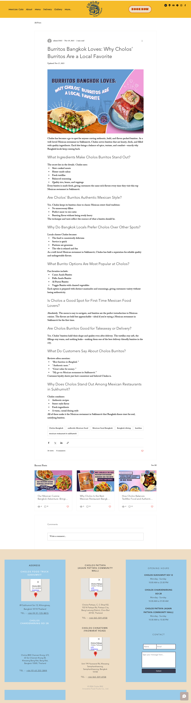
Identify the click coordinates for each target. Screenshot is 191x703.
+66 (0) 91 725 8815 (38, 613)
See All (154, 465)
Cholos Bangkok (56, 428)
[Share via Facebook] (48, 443)
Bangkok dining (124, 428)
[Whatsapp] (165, 5)
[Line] (177, 5)
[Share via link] (68, 443)
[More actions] (142, 40)
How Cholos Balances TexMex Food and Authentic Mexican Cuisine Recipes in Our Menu (137, 497)
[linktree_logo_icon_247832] (169, 5)
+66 (91, 618)
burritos (138, 428)
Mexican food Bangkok (103, 428)
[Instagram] (181, 5)
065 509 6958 (100, 618)
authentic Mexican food (78, 428)
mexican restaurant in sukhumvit (63, 433)
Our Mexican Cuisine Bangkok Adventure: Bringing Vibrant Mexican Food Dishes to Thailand (53, 497)
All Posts (37, 23)
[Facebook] (185, 5)
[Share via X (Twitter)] (55, 443)
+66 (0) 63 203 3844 (36, 670)
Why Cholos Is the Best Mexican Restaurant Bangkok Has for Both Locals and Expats (95, 497)
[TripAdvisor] (173, 5)
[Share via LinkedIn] (61, 443)
